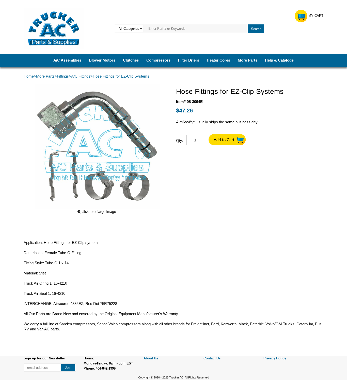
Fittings (63, 76)
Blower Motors (102, 60)
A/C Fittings (80, 76)
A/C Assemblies (67, 60)
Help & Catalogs (279, 60)
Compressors (158, 60)
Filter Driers (188, 60)
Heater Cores (218, 60)
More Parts (247, 60)
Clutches (131, 60)
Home (29, 76)
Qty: (179, 140)
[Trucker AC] (54, 28)
